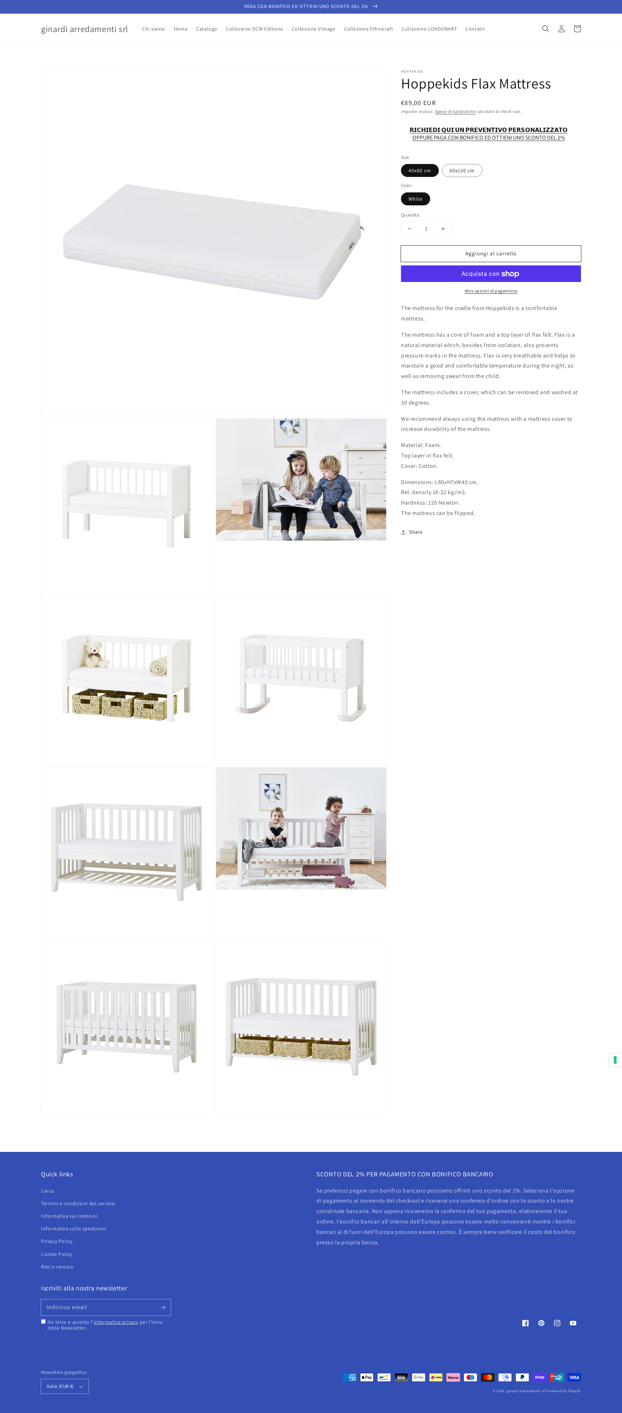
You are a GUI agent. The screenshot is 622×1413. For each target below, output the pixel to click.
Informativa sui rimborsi (69, 1216)
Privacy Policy (56, 1241)
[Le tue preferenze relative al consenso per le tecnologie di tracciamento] (615, 1060)
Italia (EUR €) (60, 1386)
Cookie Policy (56, 1254)
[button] (546, 29)
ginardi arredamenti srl (526, 1391)
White (416, 199)
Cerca (47, 1191)
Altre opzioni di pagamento (491, 291)
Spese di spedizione (455, 111)
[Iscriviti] (163, 1307)
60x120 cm (462, 171)
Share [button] (416, 532)
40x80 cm (420, 171)
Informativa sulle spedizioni (73, 1228)
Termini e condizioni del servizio (78, 1203)
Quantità (410, 215)
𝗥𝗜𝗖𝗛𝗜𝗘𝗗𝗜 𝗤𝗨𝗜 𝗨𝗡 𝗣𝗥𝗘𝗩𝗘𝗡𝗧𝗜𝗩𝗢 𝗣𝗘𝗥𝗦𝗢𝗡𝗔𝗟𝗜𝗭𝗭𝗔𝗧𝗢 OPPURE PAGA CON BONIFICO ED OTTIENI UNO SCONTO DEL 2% (489, 133)
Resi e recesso (57, 1266)
